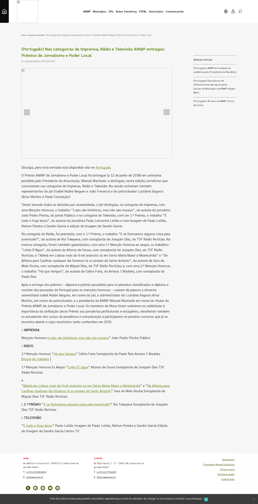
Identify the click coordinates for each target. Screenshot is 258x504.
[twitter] (28, 488)
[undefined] (27, 112)
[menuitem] (87, 11)
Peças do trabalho (35, 359)
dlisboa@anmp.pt (106, 477)
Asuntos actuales (36, 35)
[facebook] (35, 488)
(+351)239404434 (36, 471)
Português (103, 167)
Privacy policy (227, 469)
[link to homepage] (4, 11)
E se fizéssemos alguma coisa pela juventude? (77, 404)
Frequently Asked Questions (219, 464)
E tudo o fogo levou (37, 425)
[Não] (253, 499)
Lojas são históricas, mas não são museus (79, 338)
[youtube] (50, 488)
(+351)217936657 (107, 471)
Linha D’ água (78, 367)
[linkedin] (57, 488)
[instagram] (43, 488)
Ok (206, 499)
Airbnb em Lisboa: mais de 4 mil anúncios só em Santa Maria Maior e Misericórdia (81, 385)
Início (24, 35)
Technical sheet (226, 474)
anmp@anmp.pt (34, 477)
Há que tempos (65, 354)
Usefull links (228, 479)
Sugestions (228, 459)
